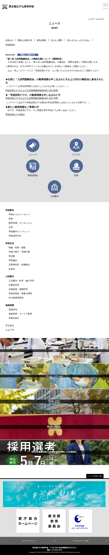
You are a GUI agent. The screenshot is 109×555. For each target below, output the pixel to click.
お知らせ (9, 40)
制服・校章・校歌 (17, 247)
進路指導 (9, 305)
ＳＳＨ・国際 (56, 40)
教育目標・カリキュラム (20, 223)
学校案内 (9, 210)
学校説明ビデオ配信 (15, 114)
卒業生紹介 (14, 318)
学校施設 (13, 260)
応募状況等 (14, 285)
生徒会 (12, 269)
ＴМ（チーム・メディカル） (78, 40)
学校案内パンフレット (19, 231)
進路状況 (13, 309)
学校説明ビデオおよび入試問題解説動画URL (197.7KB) (31, 98)
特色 (11, 219)
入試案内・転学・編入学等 (21, 281)
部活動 (12, 256)
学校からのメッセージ (19, 214)
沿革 (11, 227)
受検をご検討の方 (24, 40)
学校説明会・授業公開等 (20, 293)
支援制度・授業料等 (18, 289)
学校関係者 (10, 45)
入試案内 (9, 276)
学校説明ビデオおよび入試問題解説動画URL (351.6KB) (31, 90)
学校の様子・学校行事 (19, 252)
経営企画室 (41, 40)
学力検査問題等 (16, 298)
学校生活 (9, 243)
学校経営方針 (15, 236)
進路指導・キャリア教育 (20, 314)
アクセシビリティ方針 (81, 541)
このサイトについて (28, 541)
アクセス (9, 325)
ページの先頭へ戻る (95, 476)
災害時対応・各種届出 (19, 264)
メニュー (105, 8)
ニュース (100, 19)
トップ (91, 19)
